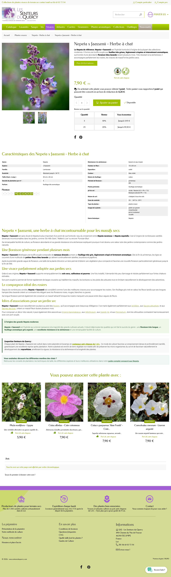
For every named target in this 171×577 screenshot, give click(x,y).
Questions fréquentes (67, 532)
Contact (149, 506)
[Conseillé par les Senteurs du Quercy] (125, 71)
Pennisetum (121, 312)
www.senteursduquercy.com (18, 559)
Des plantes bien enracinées (107, 506)
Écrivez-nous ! (124, 550)
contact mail (44, 2)
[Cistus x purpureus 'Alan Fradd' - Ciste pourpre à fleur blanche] (106, 402)
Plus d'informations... (85, 63)
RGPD (167, 559)
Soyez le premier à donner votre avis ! (20, 475)
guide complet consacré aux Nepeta (123, 361)
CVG (61, 535)
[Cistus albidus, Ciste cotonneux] (64, 402)
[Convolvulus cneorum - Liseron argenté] (149, 402)
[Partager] (75, 137)
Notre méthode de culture (12, 532)
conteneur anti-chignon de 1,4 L (86, 344)
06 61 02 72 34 (59, 2)
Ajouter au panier (107, 102)
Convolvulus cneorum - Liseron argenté (149, 427)
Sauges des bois (9, 308)
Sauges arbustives (151, 306)
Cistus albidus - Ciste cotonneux (64, 425)
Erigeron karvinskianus (71, 312)
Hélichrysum (90, 312)
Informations (125, 525)
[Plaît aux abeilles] (117, 71)
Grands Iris (104, 312)
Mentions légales (158, 559)
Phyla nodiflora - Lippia (21, 425)
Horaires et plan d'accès (11, 542)
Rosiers (56, 306)
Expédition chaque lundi (64, 506)
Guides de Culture (66, 541)
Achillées (135, 306)
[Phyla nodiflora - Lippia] (21, 402)
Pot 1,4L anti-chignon (121, 78)
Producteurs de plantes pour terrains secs (21, 506)
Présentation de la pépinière (13, 529)
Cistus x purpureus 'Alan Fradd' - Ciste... (107, 427)
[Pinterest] (80, 137)
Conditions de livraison (68, 529)
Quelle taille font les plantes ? (70, 538)
